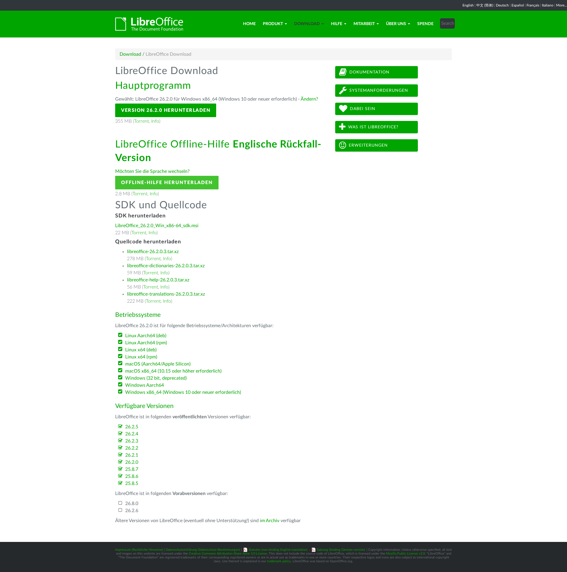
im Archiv (269, 520)
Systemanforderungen (378, 90)
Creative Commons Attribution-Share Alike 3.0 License (228, 553)
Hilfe (336, 24)
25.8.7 (131, 469)
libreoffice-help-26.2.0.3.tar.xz (158, 280)
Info (155, 121)
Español (517, 5)
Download (307, 24)
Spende (425, 24)
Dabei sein (362, 109)
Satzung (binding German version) (341, 549)
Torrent (141, 121)
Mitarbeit (364, 24)
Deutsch (502, 5)
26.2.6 (131, 510)
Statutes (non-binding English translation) (278, 549)
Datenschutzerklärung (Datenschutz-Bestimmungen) (203, 549)
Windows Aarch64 (144, 385)
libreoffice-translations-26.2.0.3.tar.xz (166, 294)
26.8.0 (131, 503)
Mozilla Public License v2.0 (405, 553)
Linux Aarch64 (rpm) (146, 342)
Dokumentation (369, 72)
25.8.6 (131, 476)
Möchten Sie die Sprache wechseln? (152, 171)
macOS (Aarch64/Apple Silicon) (157, 364)
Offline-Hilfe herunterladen (167, 182)
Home (249, 24)
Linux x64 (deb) (141, 350)
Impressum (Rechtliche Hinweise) (139, 549)
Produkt (273, 24)
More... (561, 5)
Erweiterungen (368, 145)
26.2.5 (131, 427)
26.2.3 (131, 441)
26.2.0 (131, 462)
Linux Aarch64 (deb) (145, 335)
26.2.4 (131, 434)
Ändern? (309, 99)
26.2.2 (131, 448)
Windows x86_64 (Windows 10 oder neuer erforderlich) (183, 392)
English (468, 5)
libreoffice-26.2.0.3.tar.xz (153, 251)
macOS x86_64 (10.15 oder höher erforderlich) (173, 371)
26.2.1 (131, 455)
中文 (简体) (484, 5)
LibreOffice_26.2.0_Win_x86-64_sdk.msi (156, 225)
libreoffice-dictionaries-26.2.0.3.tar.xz (166, 265)
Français (533, 5)
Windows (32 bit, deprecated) (156, 378)
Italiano (547, 5)
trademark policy (279, 561)
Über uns (396, 24)
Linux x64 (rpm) (141, 357)
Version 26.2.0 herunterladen (165, 110)
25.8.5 (131, 483)
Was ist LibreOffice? (373, 127)
